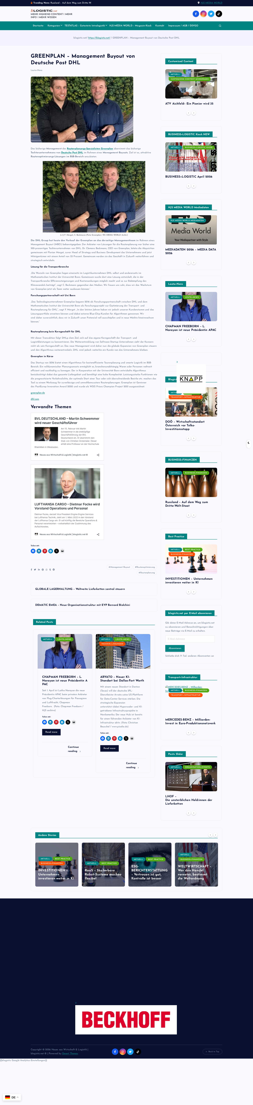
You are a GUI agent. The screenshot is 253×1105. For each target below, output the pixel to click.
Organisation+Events (197, 767)
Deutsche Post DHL (72, 153)
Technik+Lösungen (112, 644)
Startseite (38, 26)
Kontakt (159, 26)
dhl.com (35, 399)
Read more (51, 732)
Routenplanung (147, 573)
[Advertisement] (118, 953)
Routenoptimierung (145, 567)
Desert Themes (70, 1053)
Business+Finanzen (196, 473)
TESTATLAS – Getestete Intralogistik (85, 26)
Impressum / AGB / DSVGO (183, 26)
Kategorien (54, 26)
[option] (191, 88)
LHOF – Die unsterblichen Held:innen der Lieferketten (188, 800)
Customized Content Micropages (190, 79)
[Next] (194, 113)
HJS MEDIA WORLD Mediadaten (187, 220)
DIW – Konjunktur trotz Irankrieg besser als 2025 (196, 874)
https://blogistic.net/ (99, 38)
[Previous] (188, 113)
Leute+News (36, 70)
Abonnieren (175, 648)
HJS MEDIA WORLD (211, 3)
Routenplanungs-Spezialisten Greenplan (90, 149)
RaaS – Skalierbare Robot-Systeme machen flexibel (56, 874)
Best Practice (192, 550)
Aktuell (47, 639)
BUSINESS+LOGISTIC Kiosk (199, 147)
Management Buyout (120, 567)
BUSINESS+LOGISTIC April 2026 (188, 176)
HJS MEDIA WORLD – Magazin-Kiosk (130, 26)
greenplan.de (38, 393)
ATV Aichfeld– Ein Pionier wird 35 (189, 103)
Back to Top (213, 1052)
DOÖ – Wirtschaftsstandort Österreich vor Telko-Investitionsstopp (185, 425)
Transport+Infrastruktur (185, 397)
